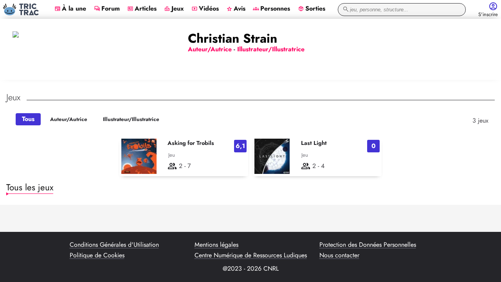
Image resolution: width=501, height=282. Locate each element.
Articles (142, 9)
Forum (107, 9)
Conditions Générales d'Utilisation (114, 244)
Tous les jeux (29, 187)
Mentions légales (216, 244)
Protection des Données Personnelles (367, 244)
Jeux (174, 9)
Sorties (311, 9)
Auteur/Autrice (68, 119)
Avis (235, 9)
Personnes (271, 9)
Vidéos (205, 9)
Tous (28, 118)
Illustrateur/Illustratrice (131, 119)
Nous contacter (339, 255)
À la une (70, 9)
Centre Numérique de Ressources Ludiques (251, 255)
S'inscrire (488, 15)
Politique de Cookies (97, 255)
